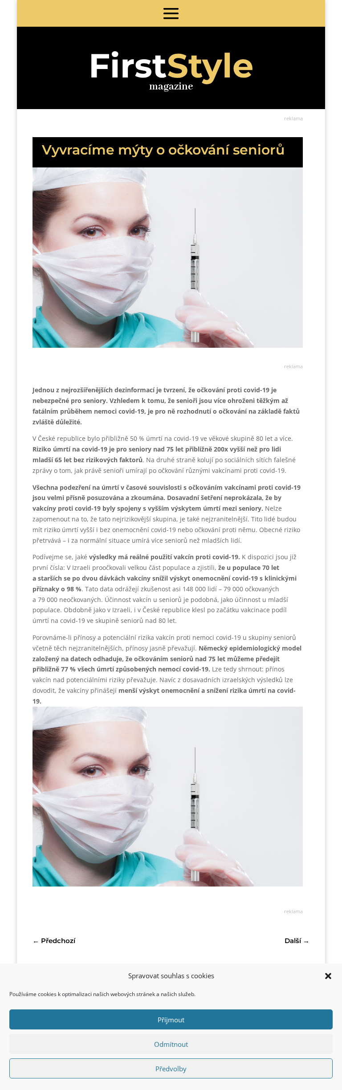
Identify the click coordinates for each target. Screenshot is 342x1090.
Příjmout (171, 1019)
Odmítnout (171, 1044)
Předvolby (171, 1068)
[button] (328, 976)
